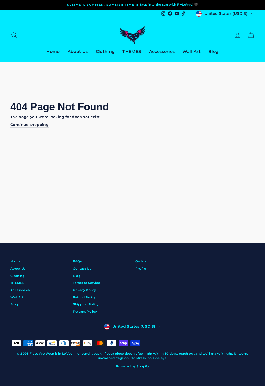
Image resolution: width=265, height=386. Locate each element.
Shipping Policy (86, 304)
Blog (213, 51)
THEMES (131, 51)
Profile (140, 268)
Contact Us (82, 268)
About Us (78, 51)
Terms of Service (86, 283)
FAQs (77, 261)
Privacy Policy (84, 290)
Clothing (105, 51)
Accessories (162, 51)
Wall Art (191, 51)
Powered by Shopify (132, 366)
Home (53, 51)
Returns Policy (85, 311)
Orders (140, 261)
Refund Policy (84, 297)
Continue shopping (29, 124)
